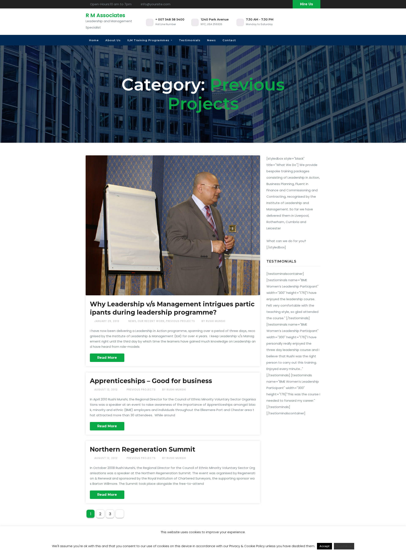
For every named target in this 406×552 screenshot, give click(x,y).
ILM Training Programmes (148, 40)
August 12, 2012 (106, 389)
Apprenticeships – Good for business (151, 381)
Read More (107, 358)
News (211, 40)
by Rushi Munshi (213, 321)
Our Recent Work (151, 321)
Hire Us (306, 4)
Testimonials (189, 40)
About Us (113, 40)
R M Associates (105, 15)
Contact (229, 40)
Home (94, 40)
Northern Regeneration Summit (142, 449)
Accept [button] (324, 546)
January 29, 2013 (107, 321)
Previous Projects (180, 321)
